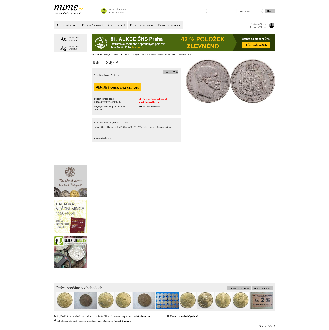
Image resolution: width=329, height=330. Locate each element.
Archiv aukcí (116, 25)
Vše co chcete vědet (119, 11)
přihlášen (153, 101)
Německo (139, 54)
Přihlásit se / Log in (258, 23)
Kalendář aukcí (92, 25)
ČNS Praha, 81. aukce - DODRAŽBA (115, 54)
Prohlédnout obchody (239, 288)
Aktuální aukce (66, 25)
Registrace (155, 106)
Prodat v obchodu (262, 288)
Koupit (141, 25)
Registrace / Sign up (258, 27)
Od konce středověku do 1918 (161, 54)
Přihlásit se (144, 106)
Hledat (270, 10)
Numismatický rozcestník (67, 13)
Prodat (169, 25)
